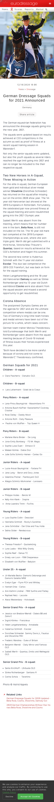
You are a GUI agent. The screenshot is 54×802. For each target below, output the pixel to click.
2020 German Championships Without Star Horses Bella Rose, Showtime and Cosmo (28, 706)
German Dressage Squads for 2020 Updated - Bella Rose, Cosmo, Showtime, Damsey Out (28, 699)
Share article (27, 114)
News (21, 89)
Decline (9, 796)
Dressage (31, 89)
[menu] (50, 3)
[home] (21, 3)
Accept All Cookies (30, 796)
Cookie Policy (9, 792)
